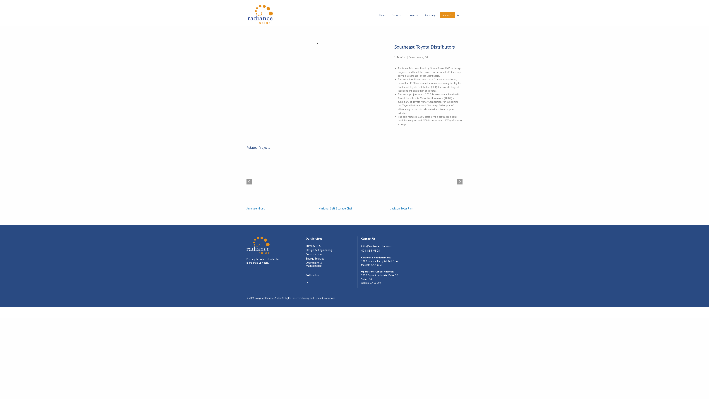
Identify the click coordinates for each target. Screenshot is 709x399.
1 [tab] (317, 43)
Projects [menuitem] (413, 15)
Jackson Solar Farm (402, 208)
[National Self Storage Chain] (352, 179)
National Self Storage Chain (335, 208)
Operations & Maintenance (314, 264)
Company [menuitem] (430, 15)
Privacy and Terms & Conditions (318, 298)
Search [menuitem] (459, 13)
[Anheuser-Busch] (280, 179)
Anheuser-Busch (256, 208)
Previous (249, 181)
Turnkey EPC (313, 246)
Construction (314, 254)
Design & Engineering (319, 250)
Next (460, 181)
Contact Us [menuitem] (447, 15)
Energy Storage (315, 258)
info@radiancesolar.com (376, 246)
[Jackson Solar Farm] (425, 179)
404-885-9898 (370, 250)
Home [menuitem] (382, 15)
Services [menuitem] (396, 15)
